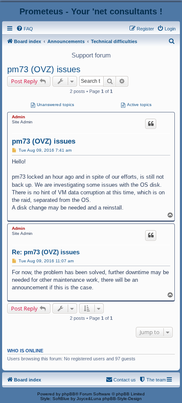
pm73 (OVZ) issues (43, 69)
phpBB (68, 394)
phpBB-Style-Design (122, 398)
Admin (18, 116)
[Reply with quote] (150, 124)
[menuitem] (24, 29)
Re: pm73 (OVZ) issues (46, 252)
